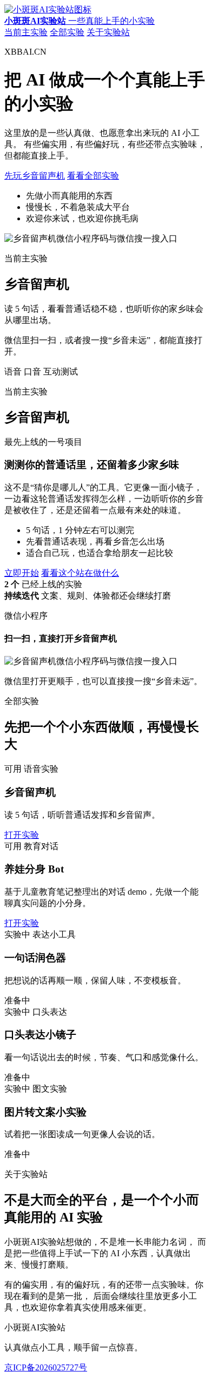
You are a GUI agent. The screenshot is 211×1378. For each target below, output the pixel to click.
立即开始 (21, 573)
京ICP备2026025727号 (45, 1367)
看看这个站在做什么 (80, 573)
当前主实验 (26, 32)
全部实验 (67, 32)
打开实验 (21, 834)
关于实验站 (108, 32)
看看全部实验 (93, 175)
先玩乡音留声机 (34, 175)
